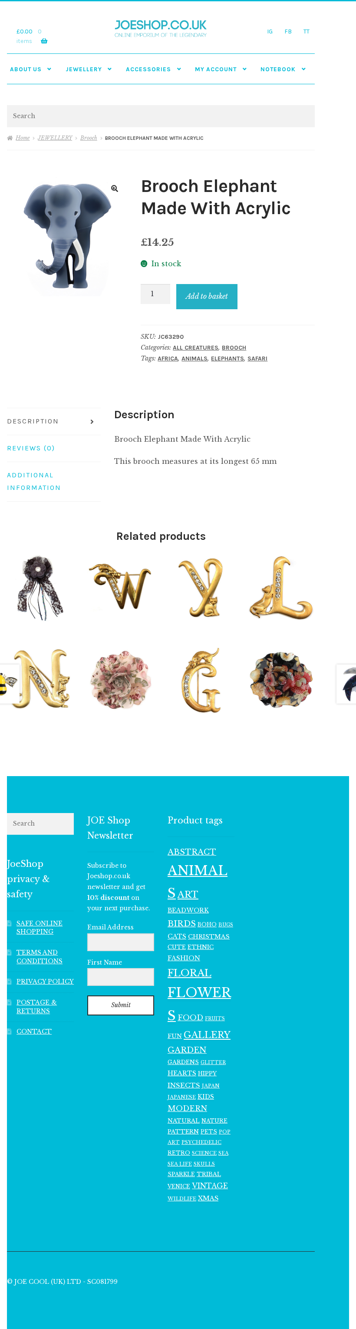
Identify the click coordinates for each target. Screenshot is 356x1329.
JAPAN (211, 1086)
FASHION (184, 958)
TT (306, 31)
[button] (115, 188)
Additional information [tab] (34, 481)
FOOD (190, 1017)
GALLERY (207, 1034)
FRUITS (215, 1019)
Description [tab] (33, 421)
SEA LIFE (180, 1164)
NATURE (214, 1120)
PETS (209, 1131)
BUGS (225, 925)
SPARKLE (181, 1174)
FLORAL (189, 973)
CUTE (177, 947)
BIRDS (182, 924)
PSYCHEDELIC (201, 1142)
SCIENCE (204, 1153)
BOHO (207, 924)
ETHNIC (201, 946)
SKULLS (204, 1164)
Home (23, 138)
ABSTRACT (192, 852)
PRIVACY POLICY (45, 981)
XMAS (208, 1198)
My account (216, 69)
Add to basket (207, 296)
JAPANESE (182, 1097)
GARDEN (187, 1050)
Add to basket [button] (40, 587)
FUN (175, 1036)
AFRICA (168, 358)
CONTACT (34, 1031)
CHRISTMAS (209, 936)
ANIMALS (194, 358)
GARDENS (183, 1062)
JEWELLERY (84, 69)
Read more (281, 680)
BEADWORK (188, 910)
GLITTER (213, 1062)
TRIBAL (209, 1174)
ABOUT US (26, 69)
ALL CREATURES (195, 347)
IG (270, 31)
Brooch (88, 138)
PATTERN (183, 1131)
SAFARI (257, 358)
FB (288, 31)
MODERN (187, 1108)
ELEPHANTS (227, 358)
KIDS (206, 1097)
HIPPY (207, 1073)
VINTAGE (210, 1186)
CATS (177, 936)
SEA (223, 1153)
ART (188, 894)
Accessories (148, 69)
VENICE (179, 1186)
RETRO (179, 1153)
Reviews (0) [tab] (31, 448)
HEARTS (182, 1073)
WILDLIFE (182, 1199)
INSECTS (184, 1085)
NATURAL (184, 1120)
